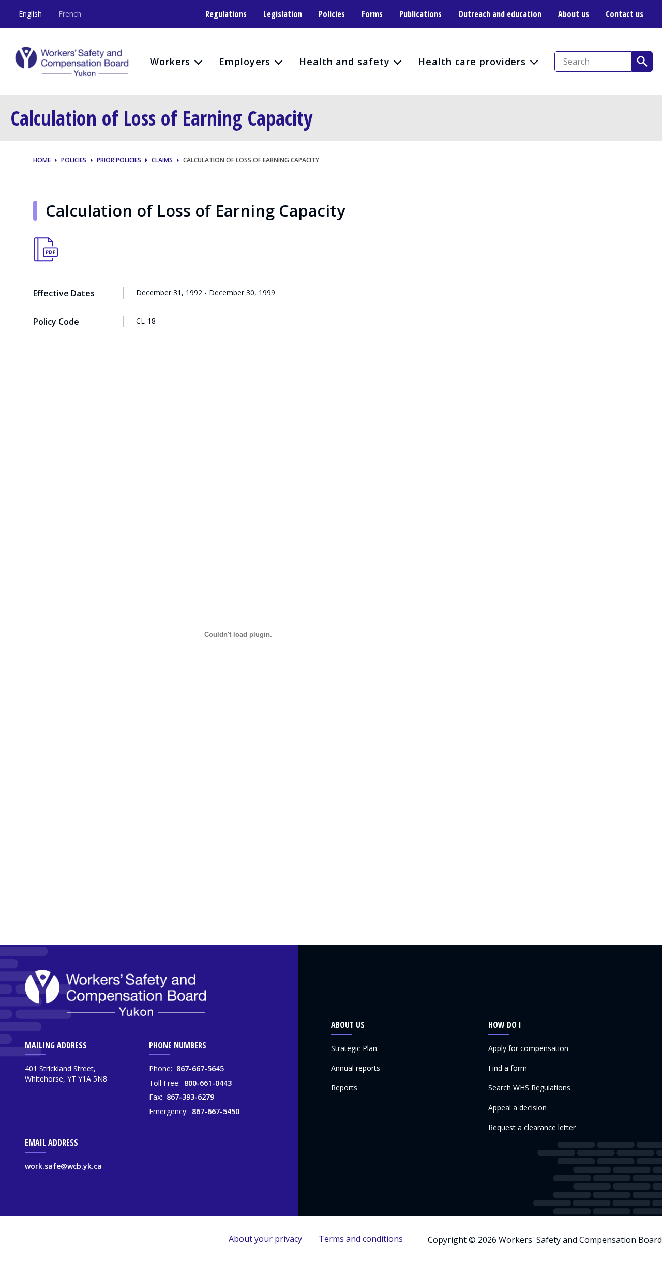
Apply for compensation (528, 1048)
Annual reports (355, 1068)
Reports (344, 1087)
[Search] (642, 61)
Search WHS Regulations (529, 1087)
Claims (162, 160)
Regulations (226, 14)
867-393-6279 (190, 1097)
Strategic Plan (354, 1048)
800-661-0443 (208, 1083)
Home (42, 160)
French (69, 14)
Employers (244, 61)
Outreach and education (499, 14)
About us (573, 14)
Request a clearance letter (532, 1127)
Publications (420, 14)
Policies (332, 14)
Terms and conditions (361, 1238)
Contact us (624, 14)
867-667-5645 (200, 1068)
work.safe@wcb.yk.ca (63, 1166)
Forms (372, 14)
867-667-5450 (215, 1111)
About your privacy (265, 1238)
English (30, 14)
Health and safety (344, 61)
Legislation (282, 14)
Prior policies (119, 160)
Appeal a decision (517, 1108)
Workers (170, 61)
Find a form (507, 1068)
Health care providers (472, 61)
